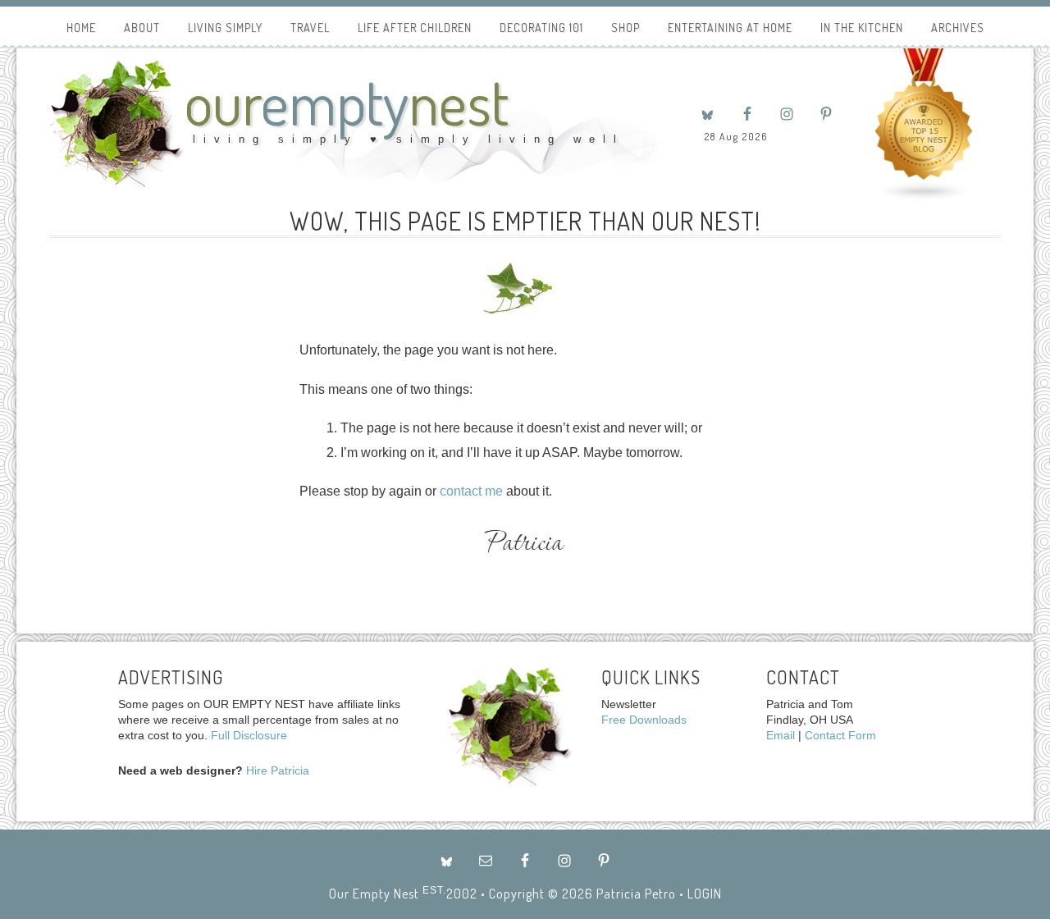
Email (780, 735)
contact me (471, 491)
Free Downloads (644, 719)
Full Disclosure (249, 735)
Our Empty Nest (374, 893)
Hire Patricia (277, 770)
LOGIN (704, 893)
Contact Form (840, 735)
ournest (347, 101)
